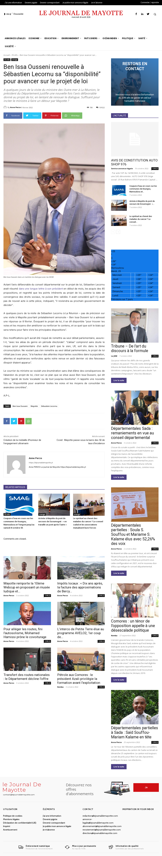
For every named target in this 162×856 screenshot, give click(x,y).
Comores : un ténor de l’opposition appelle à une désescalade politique (133, 626)
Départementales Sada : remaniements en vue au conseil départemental (132, 433)
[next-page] (118, 232)
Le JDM (114, 356)
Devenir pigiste (50, 819)
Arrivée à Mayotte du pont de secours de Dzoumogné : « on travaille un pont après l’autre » (52, 521)
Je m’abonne (49, 829)
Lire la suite (118, 380)
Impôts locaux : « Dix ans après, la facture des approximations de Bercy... (80, 587)
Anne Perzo (15, 107)
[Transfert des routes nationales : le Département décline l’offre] (27, 659)
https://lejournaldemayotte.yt (41, 463)
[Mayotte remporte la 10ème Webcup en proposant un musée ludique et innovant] (27, 567)
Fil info (15, 55)
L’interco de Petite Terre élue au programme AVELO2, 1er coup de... (80, 633)
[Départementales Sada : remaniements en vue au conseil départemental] (135, 408)
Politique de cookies (12, 815)
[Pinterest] (21, 421)
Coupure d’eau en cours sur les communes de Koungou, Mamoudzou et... (143, 189)
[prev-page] (113, 232)
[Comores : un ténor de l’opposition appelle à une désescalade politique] (135, 600)
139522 (47, 595)
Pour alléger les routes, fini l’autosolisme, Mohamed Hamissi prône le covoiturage (24, 633)
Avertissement (10, 829)
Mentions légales (11, 819)
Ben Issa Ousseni (20, 406)
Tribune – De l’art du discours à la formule (129, 348)
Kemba (60, 687)
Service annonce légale (122, 168)
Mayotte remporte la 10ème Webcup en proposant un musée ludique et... (26, 587)
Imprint (6, 826)
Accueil (6, 55)
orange (14, 59)
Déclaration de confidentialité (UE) (19, 822)
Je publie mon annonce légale (57, 826)
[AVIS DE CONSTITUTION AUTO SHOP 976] (135, 139)
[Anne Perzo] (5, 107)
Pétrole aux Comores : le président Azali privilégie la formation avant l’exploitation (78, 679)
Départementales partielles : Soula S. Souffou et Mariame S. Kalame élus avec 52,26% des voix (133, 534)
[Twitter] (148, 14)
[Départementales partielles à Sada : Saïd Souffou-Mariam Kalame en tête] (135, 707)
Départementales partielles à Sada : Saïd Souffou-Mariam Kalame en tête (134, 732)
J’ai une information (52, 815)
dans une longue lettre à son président (41, 288)
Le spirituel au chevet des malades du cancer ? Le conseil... (140, 219)
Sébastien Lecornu (49, 406)
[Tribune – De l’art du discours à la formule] (135, 325)
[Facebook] (136, 14)
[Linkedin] (142, 14)
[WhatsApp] (28, 421)
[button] (155, 14)
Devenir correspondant (54, 822)
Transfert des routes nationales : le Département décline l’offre (26, 677)
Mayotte (34, 406)
